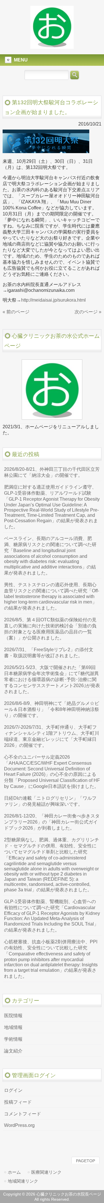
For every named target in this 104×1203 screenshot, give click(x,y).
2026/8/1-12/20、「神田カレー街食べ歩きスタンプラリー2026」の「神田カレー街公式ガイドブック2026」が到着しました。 (52, 821)
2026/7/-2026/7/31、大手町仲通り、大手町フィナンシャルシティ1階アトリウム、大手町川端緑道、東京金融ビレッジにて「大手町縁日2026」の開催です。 (51, 736)
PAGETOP (85, 1160)
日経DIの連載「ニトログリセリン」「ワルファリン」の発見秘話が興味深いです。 (50, 801)
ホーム (14, 1172)
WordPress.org (19, 1125)
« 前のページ (16, 311)
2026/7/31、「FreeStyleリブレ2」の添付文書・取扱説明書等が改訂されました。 (48, 652)
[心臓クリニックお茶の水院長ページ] (52, 46)
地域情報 (13, 1027)
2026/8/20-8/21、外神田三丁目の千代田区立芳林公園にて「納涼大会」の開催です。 (52, 472)
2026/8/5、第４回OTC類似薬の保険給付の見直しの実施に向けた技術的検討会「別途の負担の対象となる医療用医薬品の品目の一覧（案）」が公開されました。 (50, 628)
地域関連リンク (23, 1181)
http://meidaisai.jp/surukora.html (53, 300)
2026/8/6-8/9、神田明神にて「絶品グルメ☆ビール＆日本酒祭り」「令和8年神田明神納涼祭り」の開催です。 (51, 709)
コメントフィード (22, 1113)
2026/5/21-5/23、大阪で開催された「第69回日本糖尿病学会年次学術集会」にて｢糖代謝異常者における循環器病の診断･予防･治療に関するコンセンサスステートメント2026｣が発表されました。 (52, 679)
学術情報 (13, 1039)
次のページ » (88, 311)
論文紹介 (13, 1050)
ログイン (13, 1090)
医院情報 (13, 1015)
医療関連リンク (46, 1172)
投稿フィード (18, 1102)
